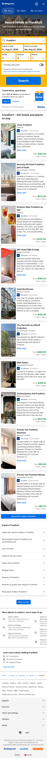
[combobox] (23, 40)
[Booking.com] (8, 4)
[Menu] (43, 4)
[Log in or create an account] (36, 4)
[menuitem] (8, 11)
